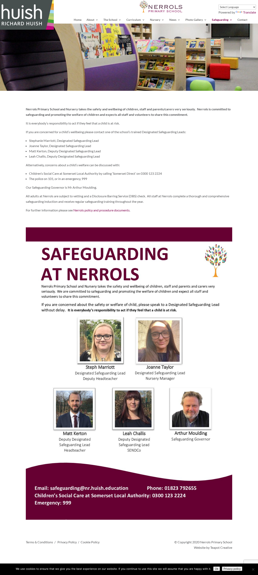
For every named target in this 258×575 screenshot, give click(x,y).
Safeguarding (220, 19)
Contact (242, 19)
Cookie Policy (90, 542)
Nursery (155, 19)
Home (77, 19)
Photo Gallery (194, 19)
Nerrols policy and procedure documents (101, 210)
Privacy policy (232, 568)
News (172, 19)
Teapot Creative (221, 547)
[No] (253, 569)
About (90, 19)
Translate (249, 12)
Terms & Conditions (39, 542)
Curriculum (133, 19)
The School (110, 19)
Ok (216, 568)
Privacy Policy (67, 542)
